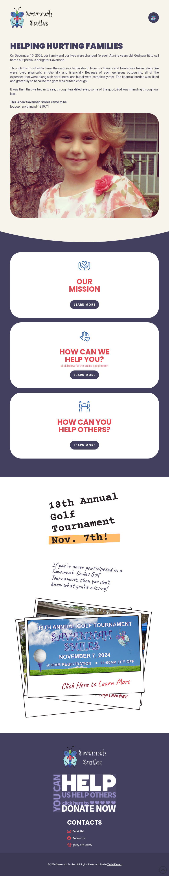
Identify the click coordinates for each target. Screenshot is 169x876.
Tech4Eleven (114, 864)
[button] (153, 17)
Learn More (114, 682)
